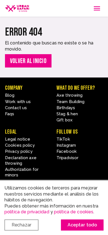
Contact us (16, 107)
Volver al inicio (28, 61)
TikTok (63, 139)
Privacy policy (19, 151)
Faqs (9, 113)
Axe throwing (69, 95)
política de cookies (73, 211)
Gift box (64, 120)
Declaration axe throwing (21, 160)
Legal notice (17, 139)
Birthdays (65, 107)
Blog (9, 95)
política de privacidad (26, 211)
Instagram (66, 145)
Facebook (66, 151)
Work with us (18, 101)
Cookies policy (20, 145)
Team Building (70, 101)
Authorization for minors (21, 172)
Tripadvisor (67, 157)
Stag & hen (67, 113)
